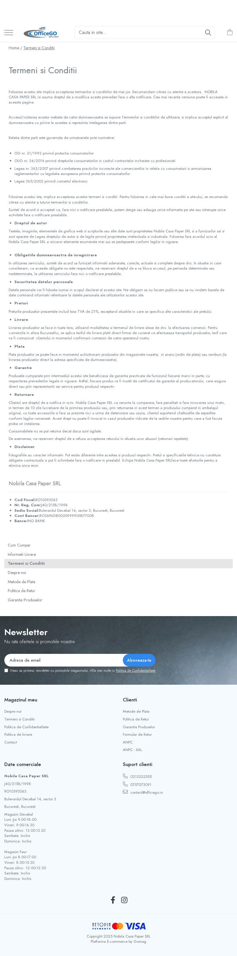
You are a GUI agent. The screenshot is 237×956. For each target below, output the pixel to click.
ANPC (128, 742)
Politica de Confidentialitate (135, 670)
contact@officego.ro (146, 792)
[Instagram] (124, 900)
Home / (15, 48)
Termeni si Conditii (39, 48)
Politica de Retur (21, 591)
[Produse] (8, 33)
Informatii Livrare (22, 554)
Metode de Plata (21, 582)
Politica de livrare (18, 734)
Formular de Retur (137, 734)
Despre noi (17, 572)
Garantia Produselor (25, 600)
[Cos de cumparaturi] (230, 32)
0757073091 (140, 784)
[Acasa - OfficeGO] (41, 32)
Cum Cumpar (19, 545)
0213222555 (140, 776)
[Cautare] (208, 32)
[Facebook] (113, 900)
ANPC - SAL (132, 749)
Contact (10, 742)
